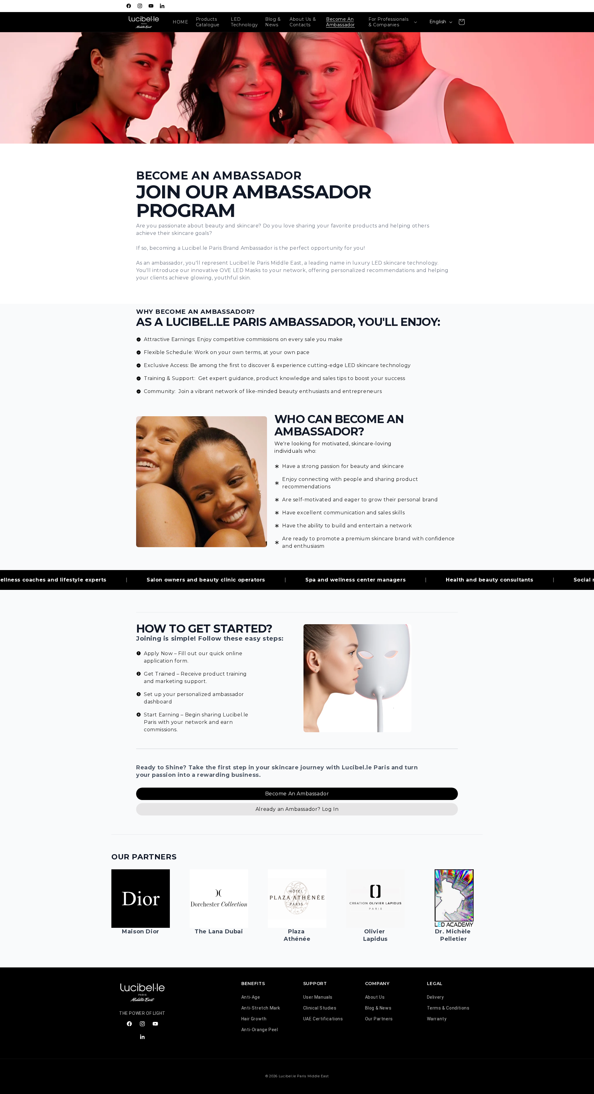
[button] (392, 22)
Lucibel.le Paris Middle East (304, 1076)
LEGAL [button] (435, 983)
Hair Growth (254, 1018)
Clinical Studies (320, 1007)
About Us (375, 997)
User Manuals (318, 997)
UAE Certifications (323, 1018)
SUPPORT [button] (315, 983)
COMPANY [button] (377, 983)
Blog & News (378, 1007)
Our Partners (379, 1018)
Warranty (437, 1018)
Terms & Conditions (448, 1007)
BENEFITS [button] (253, 983)
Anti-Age (250, 997)
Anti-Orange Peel (259, 1029)
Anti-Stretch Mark (260, 1007)
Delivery (435, 997)
